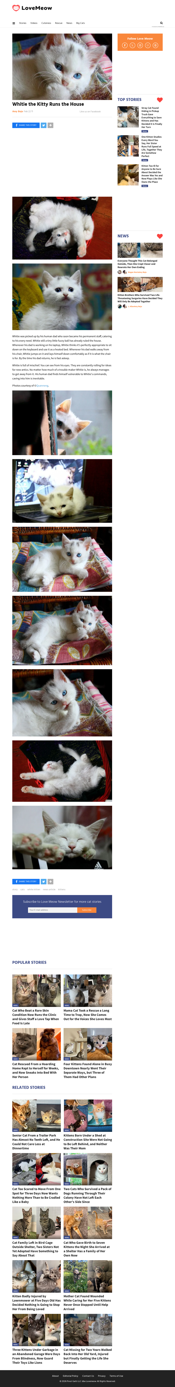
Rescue (58, 23)
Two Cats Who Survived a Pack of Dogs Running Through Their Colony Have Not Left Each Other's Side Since (87, 1195)
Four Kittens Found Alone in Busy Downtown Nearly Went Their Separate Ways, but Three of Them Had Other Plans (88, 1070)
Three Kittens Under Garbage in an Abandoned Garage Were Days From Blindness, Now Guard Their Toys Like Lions (36, 1356)
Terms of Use (116, 1376)
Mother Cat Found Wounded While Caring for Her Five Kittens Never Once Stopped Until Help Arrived (87, 1302)
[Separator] (50, 125)
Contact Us (88, 1376)
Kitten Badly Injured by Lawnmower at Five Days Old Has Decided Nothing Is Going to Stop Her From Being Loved (36, 1302)
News (69, 23)
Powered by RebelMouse (158, 27)
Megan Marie (133, 272)
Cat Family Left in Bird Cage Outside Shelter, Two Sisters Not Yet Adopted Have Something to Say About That (35, 1249)
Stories (22, 23)
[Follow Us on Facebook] (125, 45)
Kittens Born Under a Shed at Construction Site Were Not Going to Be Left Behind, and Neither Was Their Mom (88, 1141)
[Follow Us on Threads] (155, 45)
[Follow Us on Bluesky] (148, 45)
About (55, 1376)
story (15, 889)
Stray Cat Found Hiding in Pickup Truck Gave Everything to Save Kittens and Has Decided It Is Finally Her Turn (152, 117)
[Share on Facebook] (26, 125)
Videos (33, 23)
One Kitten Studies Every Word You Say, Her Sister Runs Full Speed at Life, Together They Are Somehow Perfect (152, 146)
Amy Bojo (17, 111)
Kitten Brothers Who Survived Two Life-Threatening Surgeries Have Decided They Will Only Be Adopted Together (140, 298)
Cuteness (46, 23)
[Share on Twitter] (43, 125)
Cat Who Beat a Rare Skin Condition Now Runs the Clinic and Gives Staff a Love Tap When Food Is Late (35, 1016)
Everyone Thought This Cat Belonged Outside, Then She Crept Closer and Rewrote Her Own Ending (137, 264)
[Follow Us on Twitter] (132, 45)
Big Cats (80, 23)
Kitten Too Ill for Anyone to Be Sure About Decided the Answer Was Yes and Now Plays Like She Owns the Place (152, 173)
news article (49, 889)
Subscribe (86, 910)
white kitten (33, 889)
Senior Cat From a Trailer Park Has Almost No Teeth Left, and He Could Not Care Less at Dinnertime (36, 1141)
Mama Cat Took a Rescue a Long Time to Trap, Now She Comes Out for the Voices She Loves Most (88, 1014)
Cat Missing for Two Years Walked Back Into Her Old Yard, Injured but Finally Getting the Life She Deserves (88, 1356)
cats (22, 889)
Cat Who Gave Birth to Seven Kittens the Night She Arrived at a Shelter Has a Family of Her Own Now (87, 1249)
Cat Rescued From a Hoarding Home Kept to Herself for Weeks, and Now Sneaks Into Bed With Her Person (35, 1070)
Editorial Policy (70, 1376)
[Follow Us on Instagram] (140, 45)
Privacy (102, 1376)
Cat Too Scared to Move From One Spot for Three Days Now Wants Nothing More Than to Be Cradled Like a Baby (36, 1195)
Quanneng (42, 385)
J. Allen (131, 306)
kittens (61, 889)
